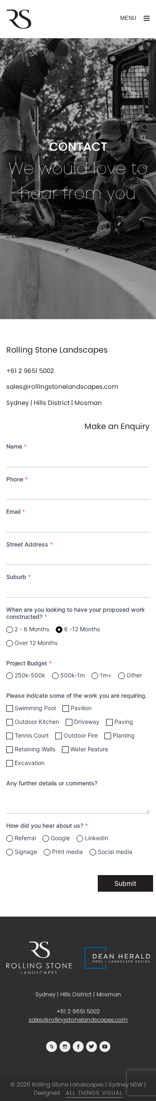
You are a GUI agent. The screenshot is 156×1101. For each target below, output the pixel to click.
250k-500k (30, 675)
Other (134, 675)
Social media (115, 851)
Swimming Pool (35, 707)
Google (60, 837)
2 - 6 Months (32, 629)
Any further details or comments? (51, 783)
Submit (125, 883)
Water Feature (89, 749)
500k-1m (72, 675)
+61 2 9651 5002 (30, 370)
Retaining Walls (35, 749)
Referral (25, 837)
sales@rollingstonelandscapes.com (62, 386)
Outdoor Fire (81, 735)
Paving (123, 721)
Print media (67, 851)
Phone (17, 479)
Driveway (86, 721)
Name (16, 446)
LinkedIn (96, 837)
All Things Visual (94, 1093)
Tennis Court (32, 735)
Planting (124, 735)
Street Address (29, 544)
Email (15, 511)
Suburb (18, 576)
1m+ (105, 675)
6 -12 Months (82, 629)
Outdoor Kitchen (37, 721)
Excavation (30, 762)
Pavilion (81, 707)
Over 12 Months (36, 642)
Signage (26, 851)
